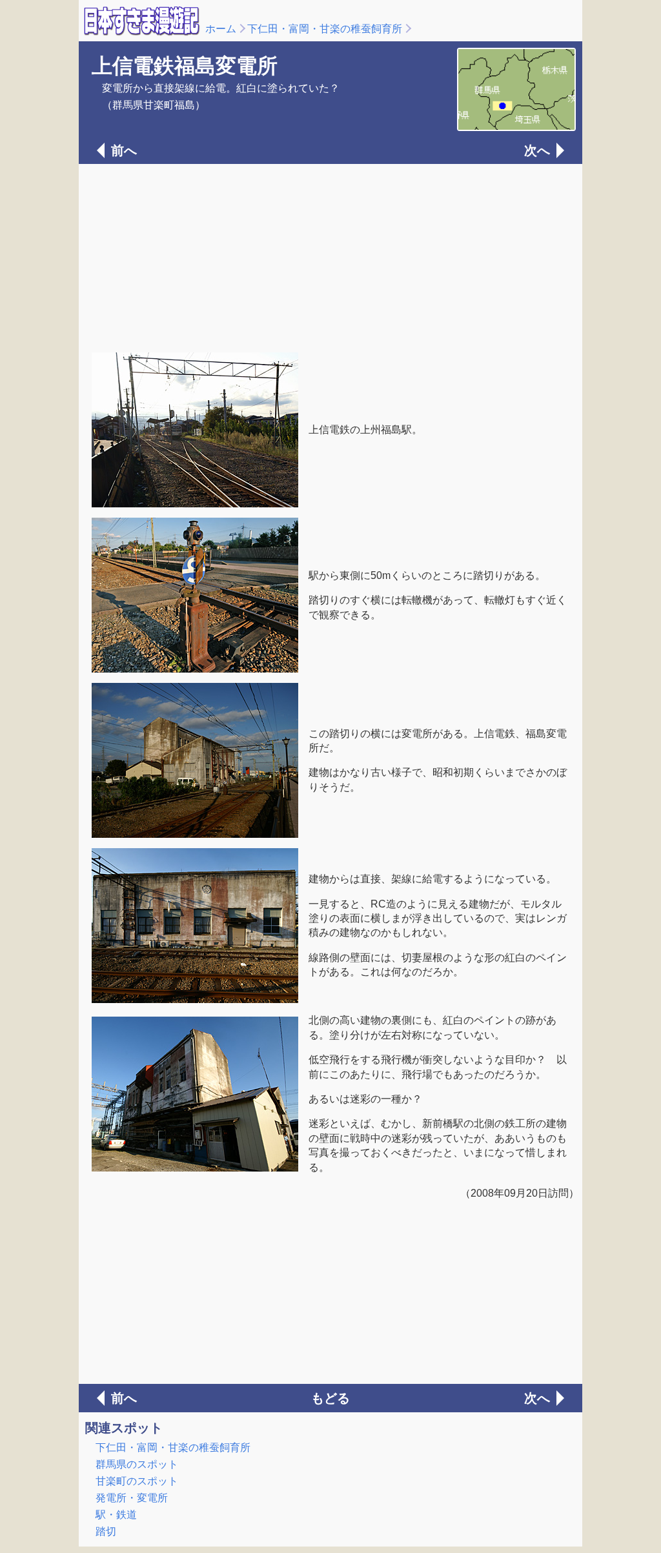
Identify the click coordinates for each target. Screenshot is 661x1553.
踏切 (106, 1531)
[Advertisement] (330, 257)
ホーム (220, 28)
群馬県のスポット (137, 1464)
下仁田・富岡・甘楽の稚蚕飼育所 (324, 28)
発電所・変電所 (132, 1497)
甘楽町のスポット (137, 1481)
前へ (124, 150)
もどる (330, 1398)
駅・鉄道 (116, 1514)
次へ (537, 150)
